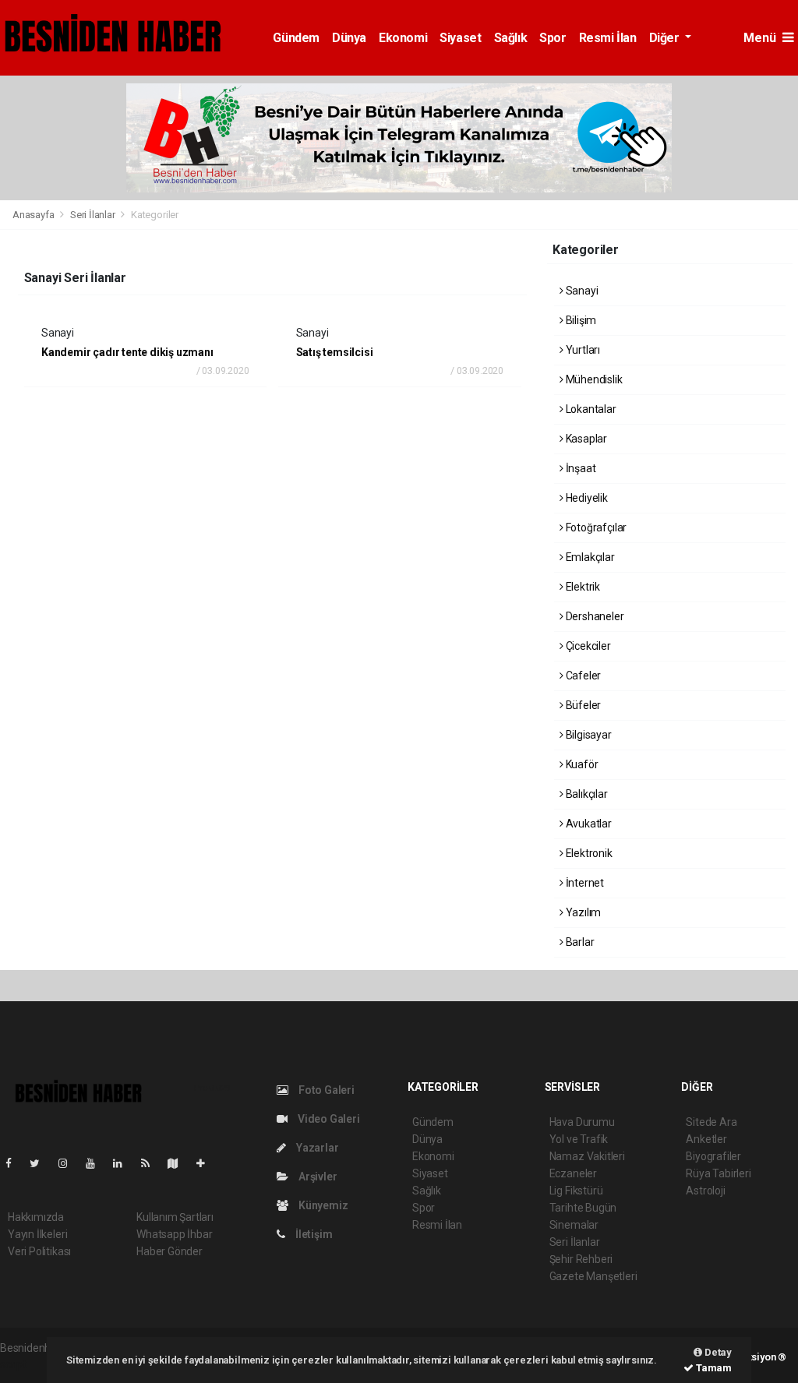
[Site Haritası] (179, 1163)
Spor (552, 37)
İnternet (583, 883)
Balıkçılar (585, 794)
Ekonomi (403, 37)
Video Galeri (327, 1119)
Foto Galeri (325, 1090)
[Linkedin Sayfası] (124, 1163)
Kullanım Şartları (175, 1217)
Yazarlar (316, 1147)
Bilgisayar (587, 735)
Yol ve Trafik (579, 1139)
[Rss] (151, 1163)
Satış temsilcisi (334, 352)
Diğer (666, 37)
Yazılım (582, 912)
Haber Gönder (169, 1251)
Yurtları (581, 350)
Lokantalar (589, 409)
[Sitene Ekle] (206, 1163)
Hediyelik (585, 498)
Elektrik (581, 586)
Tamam (713, 1368)
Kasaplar (585, 438)
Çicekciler (587, 646)
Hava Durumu (582, 1122)
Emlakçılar (589, 557)
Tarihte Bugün (583, 1207)
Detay (717, 1352)
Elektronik (588, 853)
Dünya (349, 37)
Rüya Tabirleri (718, 1173)
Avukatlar (587, 823)
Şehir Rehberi (581, 1259)
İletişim (312, 1234)
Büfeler (582, 705)
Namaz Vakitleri (587, 1156)
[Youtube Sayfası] (97, 1163)
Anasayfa (34, 215)
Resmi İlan (608, 37)
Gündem (296, 37)
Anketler (706, 1139)
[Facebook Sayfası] (14, 1163)
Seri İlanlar (92, 215)
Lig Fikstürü (576, 1190)
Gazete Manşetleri (593, 1276)
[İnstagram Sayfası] (69, 1163)
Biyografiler (713, 1156)
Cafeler (582, 675)
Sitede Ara (711, 1122)
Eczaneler (573, 1173)
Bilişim (579, 320)
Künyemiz (322, 1205)
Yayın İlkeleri (37, 1234)
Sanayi (580, 290)
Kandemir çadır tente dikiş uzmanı (127, 352)
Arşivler (316, 1176)
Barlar (578, 942)
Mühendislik (593, 379)
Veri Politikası (39, 1251)
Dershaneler (593, 616)
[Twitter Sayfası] (41, 1163)
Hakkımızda (36, 1217)
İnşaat (579, 468)
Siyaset (460, 37)
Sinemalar (573, 1225)
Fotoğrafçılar (595, 527)
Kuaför (580, 764)
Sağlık (511, 37)
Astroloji (705, 1190)
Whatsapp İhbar (174, 1234)
